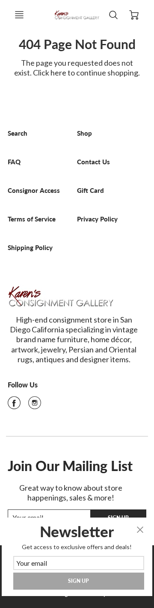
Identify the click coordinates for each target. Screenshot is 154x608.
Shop (84, 133)
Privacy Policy (97, 219)
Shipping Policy (30, 247)
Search (17, 133)
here (58, 72)
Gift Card (90, 190)
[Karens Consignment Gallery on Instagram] (34, 405)
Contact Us (93, 162)
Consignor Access (34, 190)
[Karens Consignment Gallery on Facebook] (14, 405)
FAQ (14, 162)
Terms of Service (32, 219)
